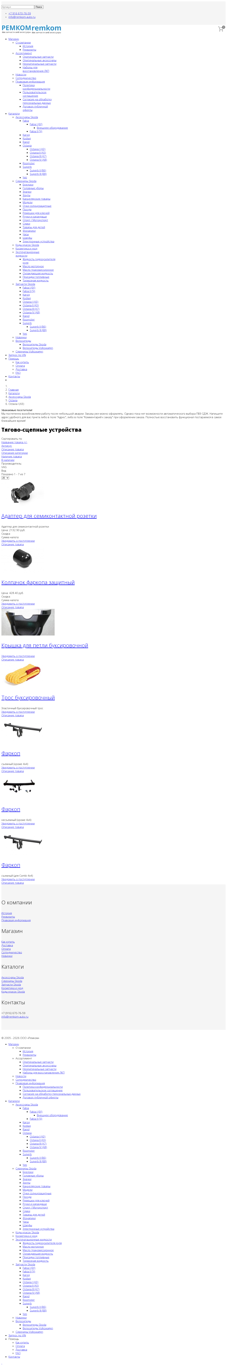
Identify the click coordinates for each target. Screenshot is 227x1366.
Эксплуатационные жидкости (34, 1239)
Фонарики (29, 230)
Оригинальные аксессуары (39, 60)
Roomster (29, 163)
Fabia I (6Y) (36, 124)
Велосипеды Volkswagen (38, 348)
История (28, 46)
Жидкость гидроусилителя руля (42, 1243)
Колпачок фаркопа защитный (38, 582)
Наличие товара (11, 456)
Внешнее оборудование (52, 127)
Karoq (26, 135)
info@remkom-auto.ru (22, 17)
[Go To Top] (1, 1363)
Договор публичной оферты (40, 1097)
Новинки (21, 337)
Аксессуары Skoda (27, 117)
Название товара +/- (14, 442)
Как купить (22, 362)
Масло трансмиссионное (38, 269)
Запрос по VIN (17, 355)
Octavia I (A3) (37, 149)
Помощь (14, 358)
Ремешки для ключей (36, 213)
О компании (23, 42)
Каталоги (14, 113)
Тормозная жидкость (36, 280)
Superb (27, 167)
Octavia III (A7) (38, 156)
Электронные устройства (38, 241)
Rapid (26, 142)
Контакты (14, 376)
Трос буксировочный (28, 697)
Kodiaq (27, 138)
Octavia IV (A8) (38, 159)
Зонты (26, 195)
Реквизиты (29, 49)
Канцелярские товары (36, 198)
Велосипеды (23, 341)
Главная (14, 389)
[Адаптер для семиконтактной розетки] (22, 505)
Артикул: (6, 445)
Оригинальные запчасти (38, 56)
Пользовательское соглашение (34, 93)
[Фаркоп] (22, 742)
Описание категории (14, 453)
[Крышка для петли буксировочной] (28, 634)
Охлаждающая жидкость (38, 273)
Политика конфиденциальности (36, 86)
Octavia (27, 145)
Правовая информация (30, 81)
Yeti (25, 177)
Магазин (14, 39)
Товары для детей (34, 227)
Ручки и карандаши (35, 216)
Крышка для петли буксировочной (44, 645)
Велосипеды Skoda (34, 344)
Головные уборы (33, 188)
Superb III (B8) (38, 174)
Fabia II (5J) (36, 131)
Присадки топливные (36, 277)
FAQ (18, 372)
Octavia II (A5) (38, 152)
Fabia (26, 120)
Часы (26, 234)
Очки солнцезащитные (37, 206)
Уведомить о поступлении (18, 540)
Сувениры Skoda (26, 181)
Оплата (20, 365)
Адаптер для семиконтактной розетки (49, 515)
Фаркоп (10, 753)
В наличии (7, 460)
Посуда (27, 209)
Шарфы (27, 238)
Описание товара (12, 449)
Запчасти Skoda (25, 284)
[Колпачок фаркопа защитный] (22, 571)
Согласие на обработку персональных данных (37, 101)
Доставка (21, 369)
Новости (21, 74)
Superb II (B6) (38, 170)
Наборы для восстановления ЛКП (36, 69)
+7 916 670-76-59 (20, 13)
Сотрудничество (26, 78)
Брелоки (28, 184)
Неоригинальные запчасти (39, 64)
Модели (27, 202)
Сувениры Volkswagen (29, 351)
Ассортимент (24, 53)
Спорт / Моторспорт (35, 220)
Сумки (26, 223)
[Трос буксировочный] (22, 686)
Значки (27, 191)
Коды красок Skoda (27, 245)
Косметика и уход (26, 248)
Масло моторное (33, 266)
